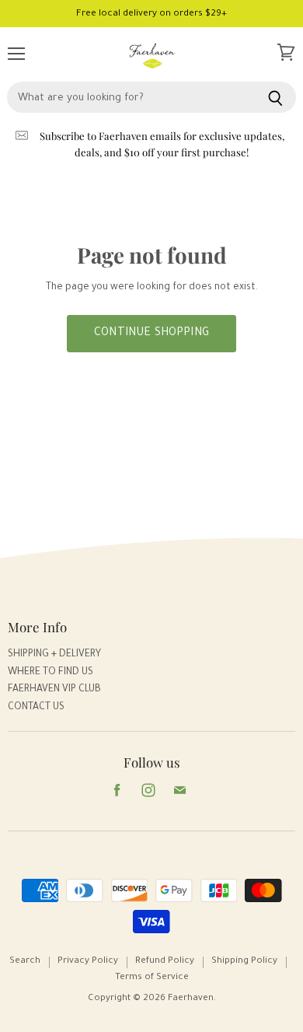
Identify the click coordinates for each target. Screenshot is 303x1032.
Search (24, 962)
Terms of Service (152, 978)
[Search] (275, 97)
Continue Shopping (151, 333)
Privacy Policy (87, 962)
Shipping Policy (244, 962)
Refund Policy (164, 962)
